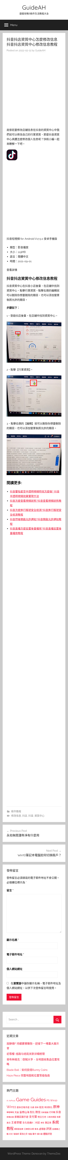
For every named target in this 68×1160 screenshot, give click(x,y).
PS (48, 1100)
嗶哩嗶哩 (10, 1112)
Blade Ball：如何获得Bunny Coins (27, 1069)
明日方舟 (42, 1117)
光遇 (32, 1107)
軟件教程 (16, 811)
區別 (41, 1107)
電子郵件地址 (15, 954)
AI (7, 1100)
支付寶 (33, 1116)
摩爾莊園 (10, 1117)
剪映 (36, 1107)
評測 (48, 1128)
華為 (36, 1129)
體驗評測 (47, 1134)
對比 (32, 1112)
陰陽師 (16, 1134)
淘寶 (59, 1117)
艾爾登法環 (29, 1129)
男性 (42, 1123)
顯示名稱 (13, 939)
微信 (38, 1112)
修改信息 (16, 815)
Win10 (53, 1100)
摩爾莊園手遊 (21, 1116)
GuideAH (34, 7)
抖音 (30, 815)
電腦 (30, 1134)
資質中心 (39, 815)
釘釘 (11, 1134)
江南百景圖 (51, 1117)
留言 (10, 890)
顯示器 (40, 1134)
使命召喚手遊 (23, 1107)
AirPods (12, 1101)
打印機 (52, 1112)
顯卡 (34, 1134)
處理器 (42, 1129)
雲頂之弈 (24, 1134)
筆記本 (48, 1122)
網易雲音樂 (18, 1129)
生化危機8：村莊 (31, 1122)
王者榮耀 (16, 1122)
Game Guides (31, 1099)
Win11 (11, 1107)
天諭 (17, 1112)
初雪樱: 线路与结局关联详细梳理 (26, 1053)
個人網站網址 (14, 969)
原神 (56, 1107)
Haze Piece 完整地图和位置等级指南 (28, 1075)
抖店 (24, 815)
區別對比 (48, 1107)
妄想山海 (24, 1112)
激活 (9, 1123)
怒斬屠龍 (45, 1112)
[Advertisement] (34, 91)
